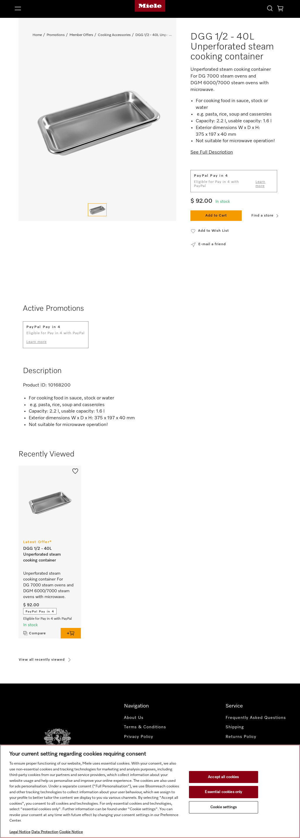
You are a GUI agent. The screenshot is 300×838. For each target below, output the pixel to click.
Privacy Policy (138, 737)
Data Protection (44, 832)
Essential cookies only (223, 792)
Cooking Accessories (114, 35)
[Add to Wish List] (75, 471)
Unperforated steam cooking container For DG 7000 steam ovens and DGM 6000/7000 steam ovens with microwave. (48, 585)
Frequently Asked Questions (256, 718)
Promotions (56, 35)
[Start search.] (270, 8)
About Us (134, 718)
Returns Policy (241, 737)
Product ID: (35, 385)
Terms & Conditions (145, 727)
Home (37, 35)
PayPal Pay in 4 (39, 611)
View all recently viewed (42, 660)
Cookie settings (223, 807)
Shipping (235, 727)
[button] (56, 8)
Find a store (262, 215)
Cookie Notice (71, 832)
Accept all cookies (223, 777)
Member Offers (81, 35)
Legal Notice (19, 832)
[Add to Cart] (71, 633)
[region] (150, 791)
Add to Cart (216, 215)
